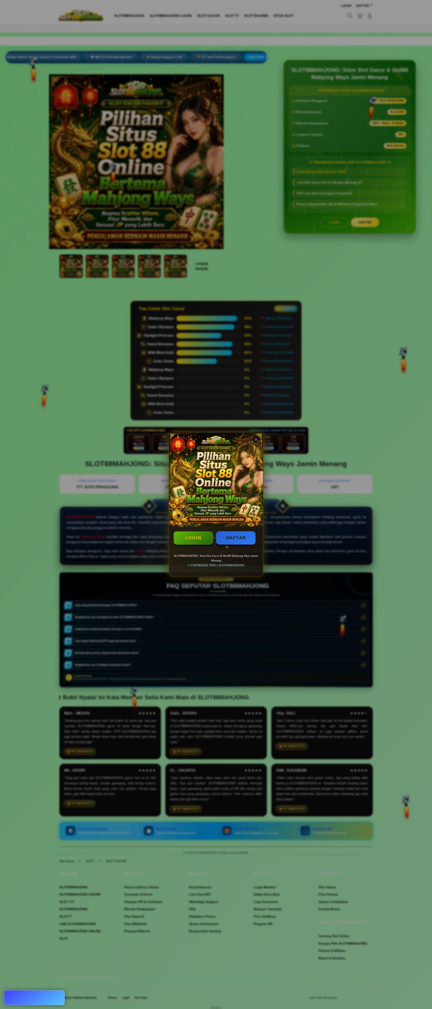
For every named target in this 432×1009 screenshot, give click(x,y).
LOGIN (193, 537)
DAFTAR (236, 537)
